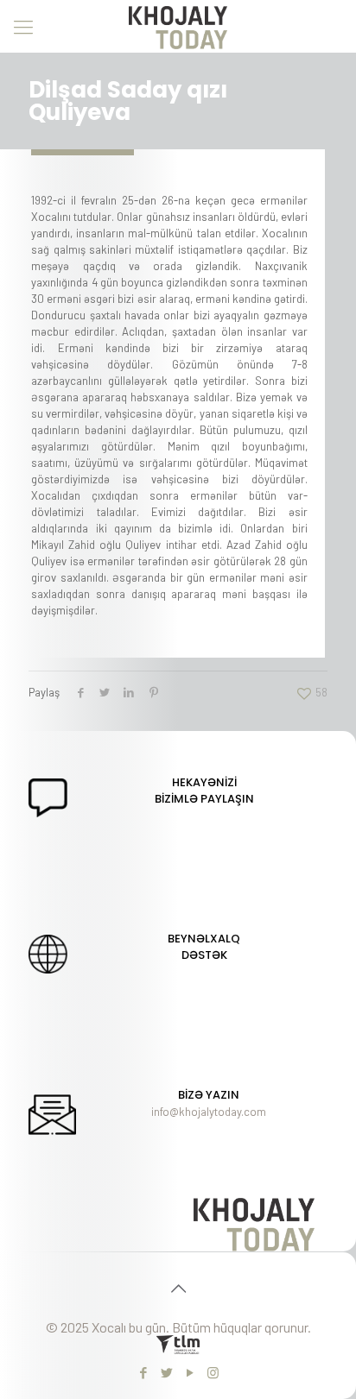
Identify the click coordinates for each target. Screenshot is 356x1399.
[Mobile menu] (23, 26)
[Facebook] (143, 1372)
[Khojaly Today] (178, 25)
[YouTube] (190, 1372)
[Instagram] (213, 1372)
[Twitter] (166, 1372)
